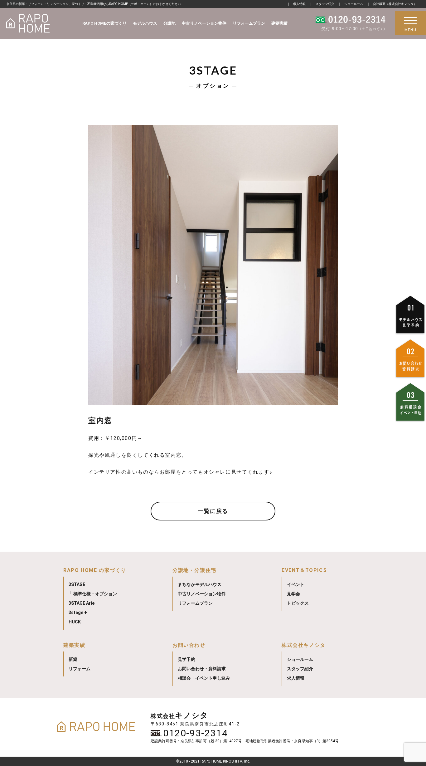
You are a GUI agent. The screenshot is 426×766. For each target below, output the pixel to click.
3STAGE (77, 584)
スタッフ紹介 (325, 4)
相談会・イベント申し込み (204, 678)
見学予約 (186, 659)
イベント (295, 584)
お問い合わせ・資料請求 (202, 668)
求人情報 (299, 4)
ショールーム (353, 4)
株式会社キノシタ (304, 645)
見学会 (293, 593)
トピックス (298, 603)
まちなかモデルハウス (199, 584)
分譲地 (169, 23)
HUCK (75, 621)
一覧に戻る (213, 511)
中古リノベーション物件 (204, 23)
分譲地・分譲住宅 (194, 570)
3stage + (78, 612)
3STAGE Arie (81, 603)
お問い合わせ (189, 645)
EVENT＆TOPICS (304, 570)
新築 (73, 659)
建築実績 (279, 23)
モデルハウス (145, 23)
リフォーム (79, 668)
